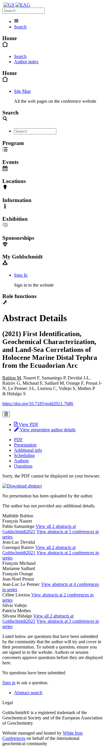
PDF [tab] (18, 439)
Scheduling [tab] (24, 455)
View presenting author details (47, 429)
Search (20, 26)
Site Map (22, 91)
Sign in (8, 682)
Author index (26, 61)
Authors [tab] (21, 460)
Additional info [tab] (28, 450)
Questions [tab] (23, 465)
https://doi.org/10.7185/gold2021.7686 (37, 403)
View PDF (28, 424)
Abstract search (28, 692)
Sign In (20, 275)
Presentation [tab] (25, 444)
